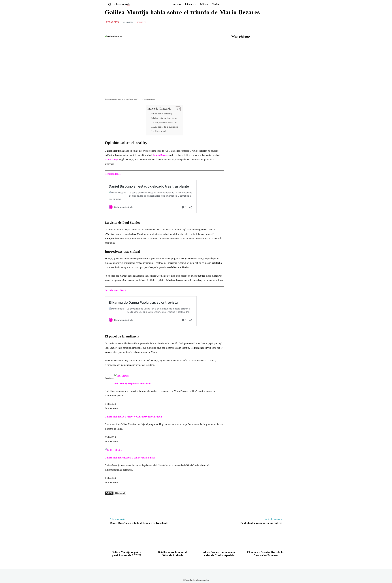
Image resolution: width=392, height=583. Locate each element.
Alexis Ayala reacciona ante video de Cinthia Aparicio (219, 554)
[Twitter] (270, 22)
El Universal (120, 493)
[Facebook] (263, 22)
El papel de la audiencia (166, 126)
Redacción (112, 22)
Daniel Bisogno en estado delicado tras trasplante (139, 522)
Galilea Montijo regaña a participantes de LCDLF (126, 554)
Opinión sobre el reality (161, 113)
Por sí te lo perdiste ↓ (115, 290)
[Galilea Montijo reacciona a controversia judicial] (113, 450)
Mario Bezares (160, 155)
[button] (110, 4)
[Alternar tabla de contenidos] (176, 109)
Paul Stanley (111, 159)
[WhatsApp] (284, 22)
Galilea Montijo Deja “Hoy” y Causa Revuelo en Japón (133, 416)
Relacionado (161, 131)
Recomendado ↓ (113, 174)
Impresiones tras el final (166, 122)
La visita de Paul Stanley (167, 118)
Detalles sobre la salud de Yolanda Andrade (173, 554)
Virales (141, 22)
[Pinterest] (277, 22)
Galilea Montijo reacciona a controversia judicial (130, 457)
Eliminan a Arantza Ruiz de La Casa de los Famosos (265, 554)
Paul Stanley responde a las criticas (132, 383)
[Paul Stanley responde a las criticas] (121, 375)
